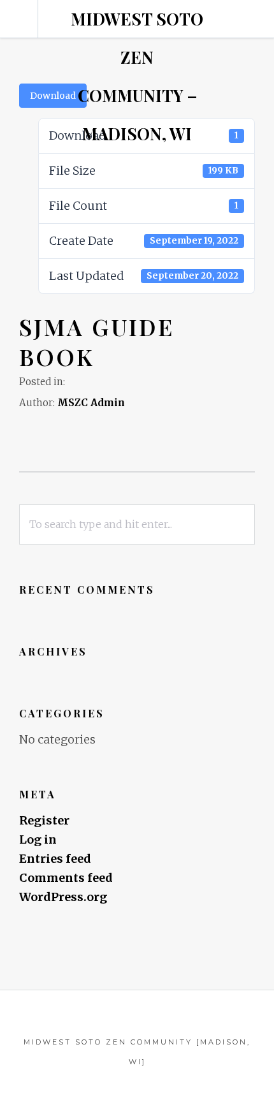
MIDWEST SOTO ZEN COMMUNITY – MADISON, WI (137, 76)
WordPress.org (63, 897)
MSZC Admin (91, 403)
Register (44, 820)
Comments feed (66, 877)
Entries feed (55, 858)
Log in (38, 839)
